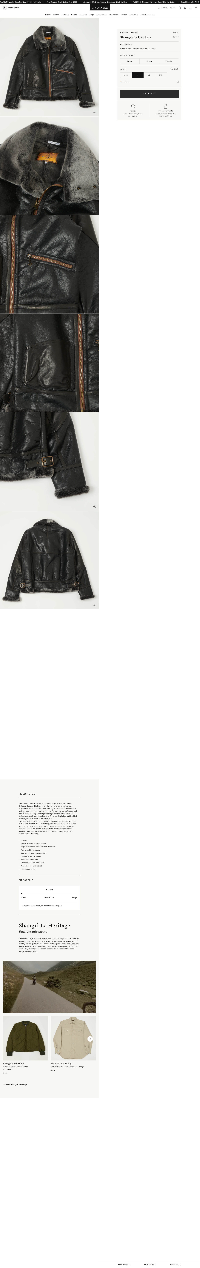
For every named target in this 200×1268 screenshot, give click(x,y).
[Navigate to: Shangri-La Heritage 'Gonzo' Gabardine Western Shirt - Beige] (73, 1044)
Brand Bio (174, 1264)
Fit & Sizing (149, 1264)
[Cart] (196, 7)
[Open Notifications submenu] (185, 7)
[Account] (190, 7)
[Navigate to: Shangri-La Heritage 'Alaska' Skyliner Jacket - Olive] (25, 1045)
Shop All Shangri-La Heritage (15, 1084)
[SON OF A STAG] (100, 7)
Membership (13, 8)
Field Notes (123, 1264)
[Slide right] (90, 1039)
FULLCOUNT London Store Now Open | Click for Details (154, 2)
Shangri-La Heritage (135, 37)
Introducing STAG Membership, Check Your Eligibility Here (105, 2)
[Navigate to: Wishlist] (179, 7)
